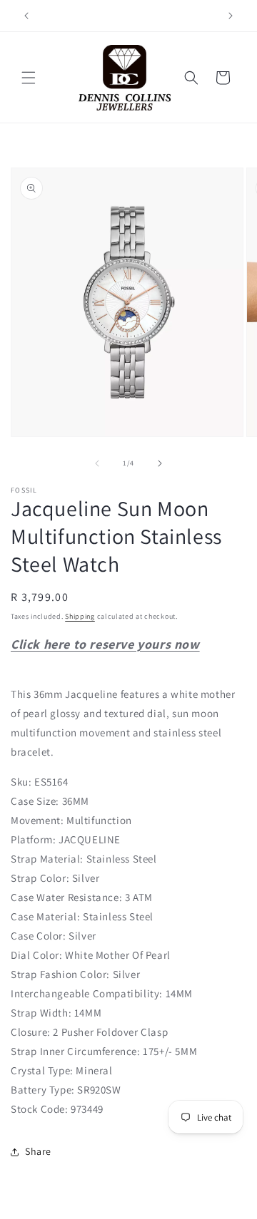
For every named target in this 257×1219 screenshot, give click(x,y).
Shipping (80, 616)
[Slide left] (97, 463)
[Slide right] (160, 463)
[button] (28, 77)
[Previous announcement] (26, 15)
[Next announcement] (230, 15)
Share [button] (38, 1151)
